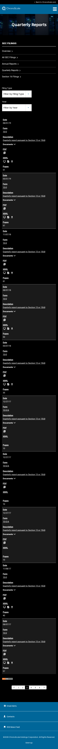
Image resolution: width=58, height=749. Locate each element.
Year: (4, 101)
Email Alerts (12, 706)
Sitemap (29, 743)
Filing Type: (7, 88)
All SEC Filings (9, 57)
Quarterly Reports (10, 70)
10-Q (5, 132)
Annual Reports (9, 64)
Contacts (10, 716)
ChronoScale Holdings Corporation (23, 737)
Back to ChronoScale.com (45, 2)
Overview (6, 51)
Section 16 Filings (10, 76)
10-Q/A (6, 410)
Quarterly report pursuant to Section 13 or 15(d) (24, 140)
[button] (54, 9)
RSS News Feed (13, 727)
